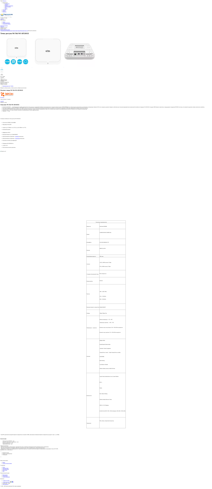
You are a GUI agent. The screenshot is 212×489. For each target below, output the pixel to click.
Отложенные (5, 475)
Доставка (4, 9)
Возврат (6, 4)
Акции (6, 8)
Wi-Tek (12, 86)
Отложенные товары (6, 23)
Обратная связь (8, 6)
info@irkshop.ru (5, 484)
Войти (1, 25)
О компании (7, 3)
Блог (6, 7)
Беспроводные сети (6, 86)
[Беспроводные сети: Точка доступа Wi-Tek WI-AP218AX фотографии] (16, 66)
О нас (4, 467)
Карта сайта (5, 470)
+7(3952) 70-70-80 (6, 480)
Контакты (4, 11)
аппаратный (17, 138)
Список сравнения (6, 22)
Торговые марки (6, 469)
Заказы (4, 21)
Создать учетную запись (7, 463)
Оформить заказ (7, 29)
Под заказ (2, 97)
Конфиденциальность (9, 5)
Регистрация (5, 25)
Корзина (2, 29)
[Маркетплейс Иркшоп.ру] (6, 15)
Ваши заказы (5, 474)
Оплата (4, 10)
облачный (17, 136)
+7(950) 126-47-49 (6, 482)
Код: (1, 76)
